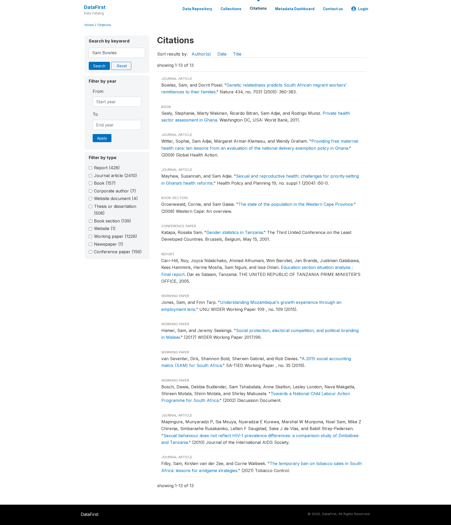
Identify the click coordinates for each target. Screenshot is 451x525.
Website (105, 228)
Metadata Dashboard (294, 9)
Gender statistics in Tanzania (234, 232)
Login (363, 9)
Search (99, 66)
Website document (116, 198)
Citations (258, 8)
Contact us (333, 9)
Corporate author (115, 191)
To (95, 114)
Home (89, 25)
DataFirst (94, 7)
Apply (102, 138)
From (98, 91)
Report (107, 167)
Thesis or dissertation (115, 210)
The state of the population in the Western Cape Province (295, 204)
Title (237, 54)
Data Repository (197, 9)
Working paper (115, 236)
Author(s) (201, 54)
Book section (112, 221)
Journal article (115, 175)
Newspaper (108, 244)
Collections (231, 9)
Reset (122, 66)
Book (105, 183)
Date (222, 54)
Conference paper (118, 251)
